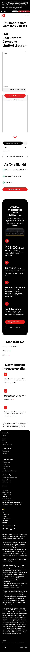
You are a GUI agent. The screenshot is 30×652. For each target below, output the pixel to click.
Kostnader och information (12, 143)
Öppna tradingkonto (24, 11)
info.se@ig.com (6, 494)
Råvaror (4, 442)
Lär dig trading (6, 475)
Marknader (5, 433)
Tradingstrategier (7, 479)
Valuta (4, 435)
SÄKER (15, 99)
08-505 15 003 (6, 498)
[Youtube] (11, 529)
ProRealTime (6, 468)
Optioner (4, 453)
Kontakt (4, 486)
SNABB (10, 99)
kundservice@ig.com (8, 500)
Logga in (15, 11)
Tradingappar (6, 462)
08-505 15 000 (6, 492)
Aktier (4, 440)
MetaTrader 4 (6, 466)
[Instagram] (7, 529)
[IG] (3, 15)
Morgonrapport (6, 482)
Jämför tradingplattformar (9, 471)
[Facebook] (3, 529)
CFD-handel (5, 451)
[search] (25, 15)
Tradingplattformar (8, 459)
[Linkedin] (14, 529)
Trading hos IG (6, 448)
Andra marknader (7, 444)
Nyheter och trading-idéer (9, 477)
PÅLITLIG (21, 99)
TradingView (5, 464)
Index (4, 438)
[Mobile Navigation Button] (28, 15)
